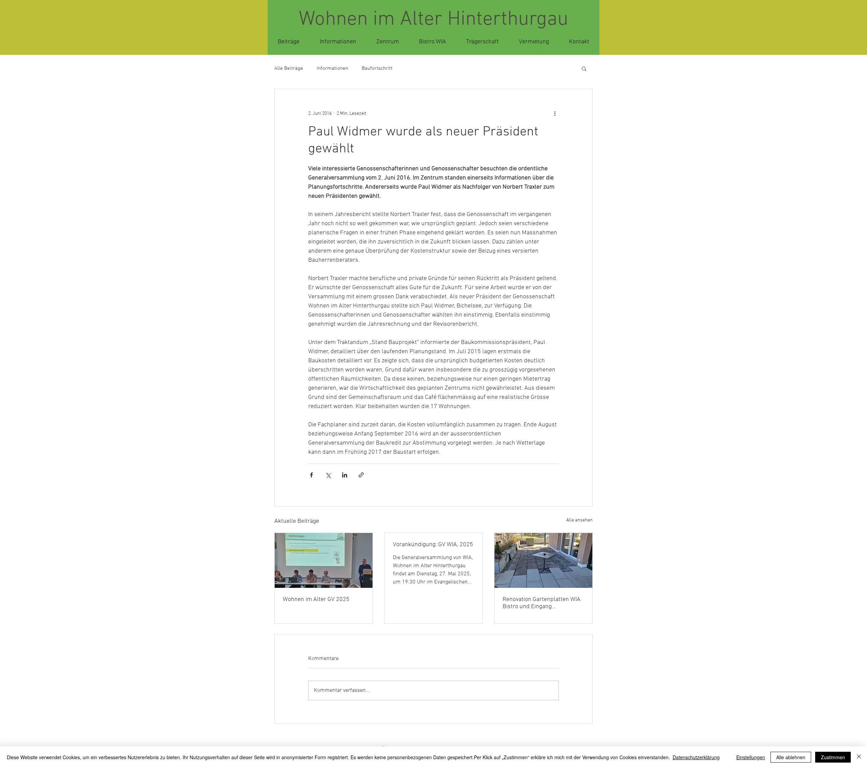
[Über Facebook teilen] (311, 475)
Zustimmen (833, 757)
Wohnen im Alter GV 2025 (316, 599)
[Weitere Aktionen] (555, 113)
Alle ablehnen (790, 757)
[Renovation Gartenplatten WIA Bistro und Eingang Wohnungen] (543, 560)
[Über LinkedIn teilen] (344, 475)
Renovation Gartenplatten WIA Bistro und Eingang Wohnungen (541, 603)
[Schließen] (859, 757)
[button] (584, 68)
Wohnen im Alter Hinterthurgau (433, 19)
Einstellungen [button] (750, 757)
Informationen (332, 68)
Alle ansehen (579, 520)
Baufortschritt (377, 68)
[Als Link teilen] (361, 475)
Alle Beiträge (288, 68)
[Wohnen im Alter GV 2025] (324, 560)
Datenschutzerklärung (696, 757)
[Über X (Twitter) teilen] (328, 475)
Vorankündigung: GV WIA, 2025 (433, 544)
